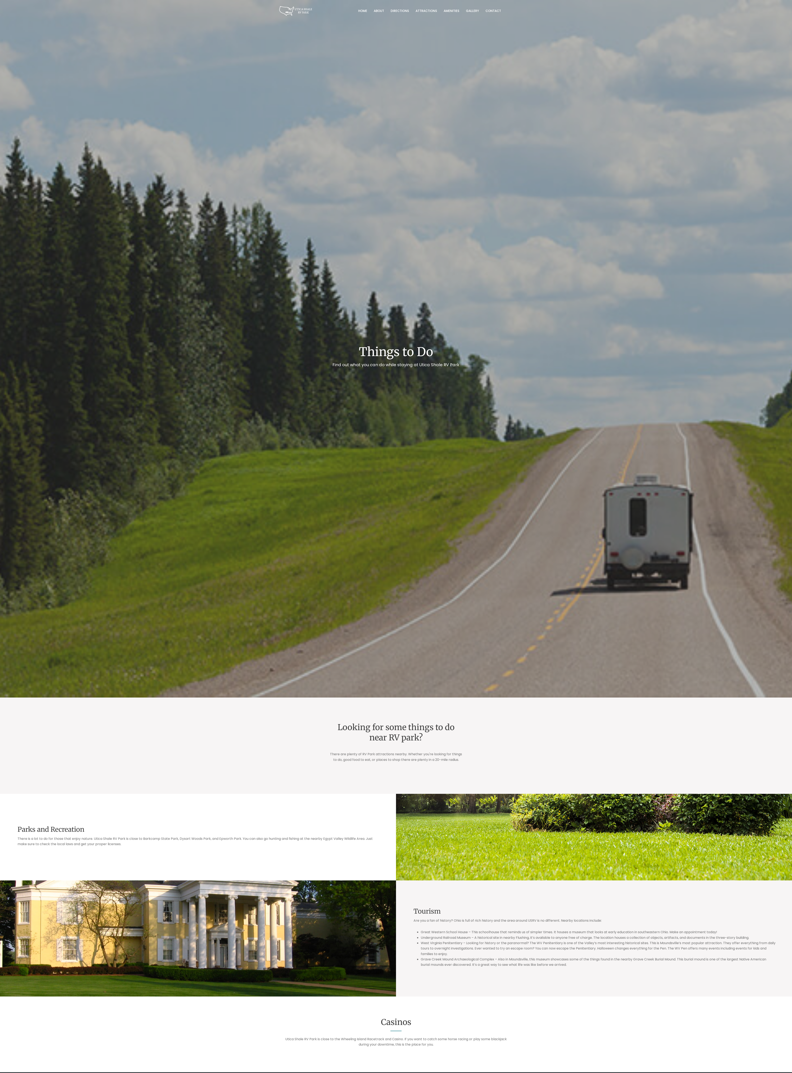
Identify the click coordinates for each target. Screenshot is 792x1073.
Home (362, 11)
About (379, 11)
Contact (493, 11)
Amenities (451, 11)
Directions (400, 11)
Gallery (472, 11)
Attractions (426, 11)
